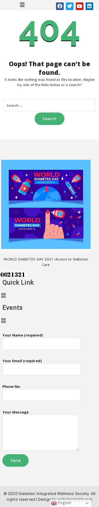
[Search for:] (49, 105)
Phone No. (11, 386)
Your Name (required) (22, 335)
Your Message (15, 412)
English (64, 502)
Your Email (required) (22, 360)
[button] (22, 4)
